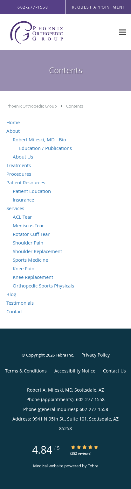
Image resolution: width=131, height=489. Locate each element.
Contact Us (114, 371)
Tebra (93, 466)
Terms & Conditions (26, 371)
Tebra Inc (64, 355)
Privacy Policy (95, 355)
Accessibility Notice (74, 371)
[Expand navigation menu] (122, 32)
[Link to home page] (47, 32)
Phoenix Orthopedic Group (32, 106)
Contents (74, 106)
